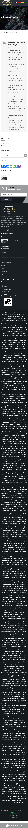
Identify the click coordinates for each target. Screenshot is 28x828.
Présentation (5, 256)
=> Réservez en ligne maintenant (14, 70)
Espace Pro (14, 817)
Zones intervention (7, 262)
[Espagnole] (22, 2)
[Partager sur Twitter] (2, 230)
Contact (4, 272)
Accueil (3, 32)
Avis (3, 269)
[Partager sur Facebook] (5, 230)
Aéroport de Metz (14, 241)
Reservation (5, 275)
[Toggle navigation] (26, 3)
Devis (3, 265)
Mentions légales (14, 815)
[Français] (16, 2)
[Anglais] (19, 2)
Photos (4, 259)
